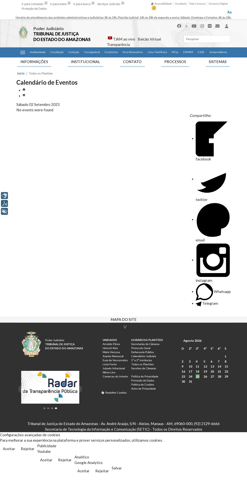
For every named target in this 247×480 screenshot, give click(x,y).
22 (226, 371)
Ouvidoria (181, 3)
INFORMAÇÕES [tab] (34, 61)
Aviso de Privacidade (143, 388)
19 (205, 371)
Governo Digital (218, 3)
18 (197, 371)
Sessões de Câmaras (143, 368)
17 (190, 371)
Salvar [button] (117, 468)
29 (226, 376)
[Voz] (4, 203)
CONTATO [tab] (132, 61)
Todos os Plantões (142, 364)
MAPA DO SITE (124, 320)
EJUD (201, 52)
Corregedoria (92, 52)
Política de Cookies (142, 384)
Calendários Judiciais (143, 356)
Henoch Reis (110, 348)
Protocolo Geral (140, 348)
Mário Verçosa (111, 352)
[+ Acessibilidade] (4, 211)
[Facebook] (179, 26)
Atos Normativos (133, 52)
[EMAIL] (24, 96)
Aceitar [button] (9, 448)
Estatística (111, 52)
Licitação (74, 52)
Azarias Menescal (113, 356)
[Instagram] (202, 26)
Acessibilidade (163, 3)
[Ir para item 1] (44, 408)
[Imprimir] (24, 90)
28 (219, 376)
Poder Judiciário (48, 28)
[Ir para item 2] (48, 408)
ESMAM (188, 52)
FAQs (175, 52)
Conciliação (57, 52)
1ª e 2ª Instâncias (141, 360)
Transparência (118, 44)
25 (197, 376)
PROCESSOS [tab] (175, 61)
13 (212, 366)
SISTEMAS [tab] (218, 61)
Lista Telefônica (157, 52)
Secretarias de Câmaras (145, 344)
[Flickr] (209, 26)
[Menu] (22, 52)
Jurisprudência (218, 52)
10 (190, 366)
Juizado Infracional (114, 368)
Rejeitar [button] (27, 448)
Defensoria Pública (142, 352)
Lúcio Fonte (110, 364)
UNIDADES (110, 340)
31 (190, 381)
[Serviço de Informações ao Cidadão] (154, 8)
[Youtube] (194, 26)
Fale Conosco (197, 3)
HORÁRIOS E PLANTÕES (147, 340)
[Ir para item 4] (56, 408)
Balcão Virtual (149, 39)
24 (190, 376)
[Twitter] (186, 26)
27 (212, 376)
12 (205, 366)
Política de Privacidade (144, 376)
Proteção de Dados (34, 8)
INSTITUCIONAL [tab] (85, 61)
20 (212, 371)
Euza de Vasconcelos (115, 360)
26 (205, 376)
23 (183, 376)
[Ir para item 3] (52, 408)
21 (219, 371)
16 (183, 371)
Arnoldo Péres (111, 344)
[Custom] (217, 26)
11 (197, 366)
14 (219, 366)
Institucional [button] (37, 52)
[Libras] (4, 195)
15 (226, 366)
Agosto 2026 (192, 340)
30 (183, 381)
